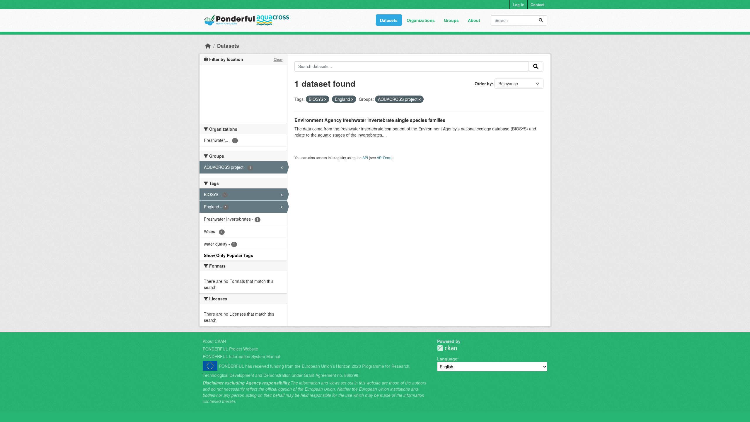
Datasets (389, 20)
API (365, 157)
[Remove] (325, 99)
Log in (518, 4)
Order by (483, 83)
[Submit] (541, 20)
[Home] (208, 45)
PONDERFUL (447, 348)
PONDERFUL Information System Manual (241, 356)
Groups (451, 20)
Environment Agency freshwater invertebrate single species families (369, 120)
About (474, 20)
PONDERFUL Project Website (230, 349)
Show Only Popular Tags (228, 255)
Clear (278, 59)
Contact (537, 4)
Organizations (421, 20)
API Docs (384, 157)
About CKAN (214, 341)
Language (447, 359)
